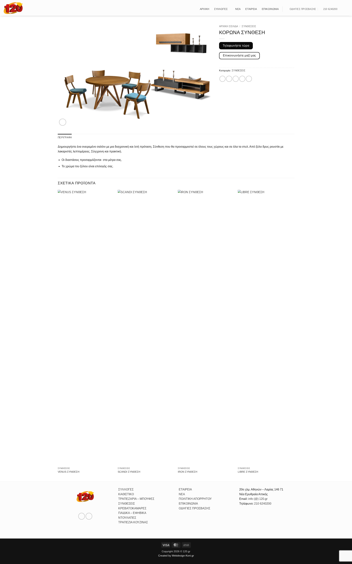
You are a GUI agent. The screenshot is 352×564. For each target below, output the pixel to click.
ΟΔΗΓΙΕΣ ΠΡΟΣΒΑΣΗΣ (194, 508)
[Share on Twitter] (229, 79)
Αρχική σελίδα (228, 26)
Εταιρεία (251, 9)
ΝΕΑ (182, 494)
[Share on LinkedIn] (249, 79)
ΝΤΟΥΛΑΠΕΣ (127, 517)
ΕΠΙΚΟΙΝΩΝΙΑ (188, 503)
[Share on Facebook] (222, 79)
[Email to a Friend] (236, 79)
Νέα (238, 9)
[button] (193, 9)
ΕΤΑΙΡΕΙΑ (185, 489)
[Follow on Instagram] (346, 9)
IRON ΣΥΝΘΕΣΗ (187, 471)
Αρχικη (204, 9)
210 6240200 (262, 503)
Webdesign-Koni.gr (183, 555)
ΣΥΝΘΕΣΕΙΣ (249, 26)
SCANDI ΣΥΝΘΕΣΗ (129, 471)
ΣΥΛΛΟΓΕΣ (126, 489)
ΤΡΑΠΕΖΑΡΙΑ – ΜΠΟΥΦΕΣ (136, 498)
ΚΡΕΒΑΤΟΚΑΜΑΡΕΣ (132, 508)
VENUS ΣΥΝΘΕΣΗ (68, 471)
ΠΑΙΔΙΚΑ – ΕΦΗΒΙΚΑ (132, 512)
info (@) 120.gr (257, 498)
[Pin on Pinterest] (242, 79)
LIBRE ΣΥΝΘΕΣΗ (248, 471)
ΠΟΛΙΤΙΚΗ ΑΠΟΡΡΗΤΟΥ (195, 498)
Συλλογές (221, 9)
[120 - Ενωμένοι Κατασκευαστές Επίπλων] (13, 8)
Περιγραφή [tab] (65, 137)
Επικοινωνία (270, 9)
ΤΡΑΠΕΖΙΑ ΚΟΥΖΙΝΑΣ (133, 522)
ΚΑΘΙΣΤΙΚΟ (126, 494)
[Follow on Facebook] (342, 9)
